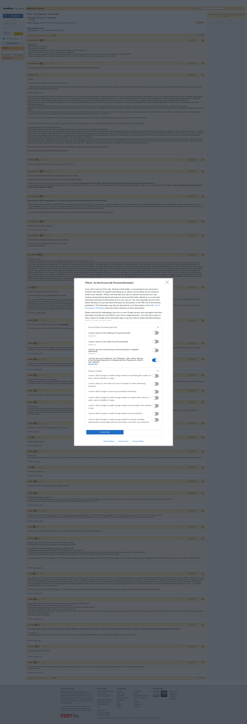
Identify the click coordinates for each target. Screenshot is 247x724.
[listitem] (123, 327)
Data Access (123, 441)
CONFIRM (105, 432)
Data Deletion (108, 441)
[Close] (168, 283)
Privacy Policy (138, 441)
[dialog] (123, 362)
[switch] (155, 333)
